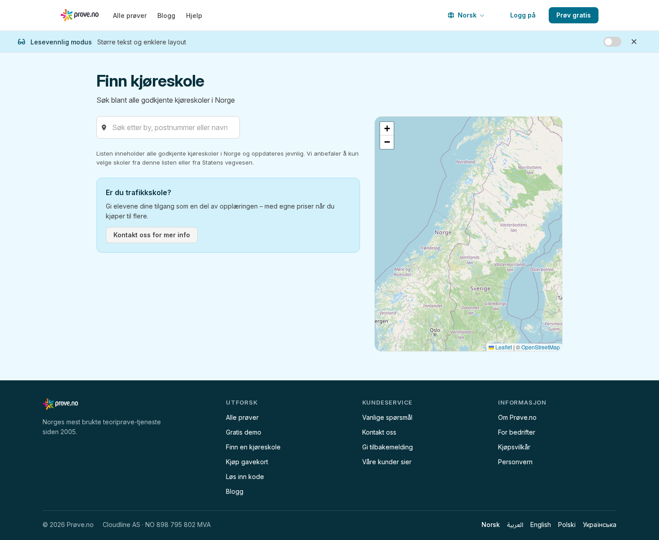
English (540, 524)
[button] (387, 128)
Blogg (166, 15)
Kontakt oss (379, 432)
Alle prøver (130, 15)
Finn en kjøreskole (253, 447)
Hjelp (194, 15)
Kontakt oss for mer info (151, 235)
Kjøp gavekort (247, 462)
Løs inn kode (245, 476)
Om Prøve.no (517, 417)
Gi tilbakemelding (387, 447)
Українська (599, 524)
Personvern (515, 462)
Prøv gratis (573, 15)
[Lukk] (634, 42)
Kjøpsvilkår (514, 447)
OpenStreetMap (540, 347)
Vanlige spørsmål (387, 417)
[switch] (612, 42)
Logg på (523, 15)
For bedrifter (516, 432)
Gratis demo (243, 432)
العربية (515, 524)
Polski (567, 524)
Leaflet (503, 347)
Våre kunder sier (387, 462)
